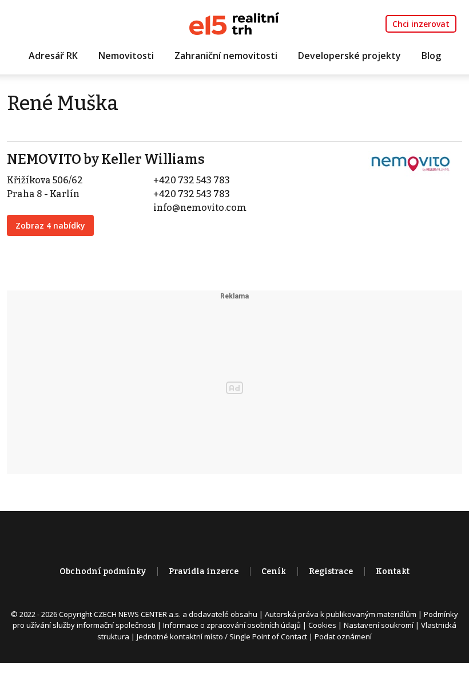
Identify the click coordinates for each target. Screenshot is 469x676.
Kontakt (393, 571)
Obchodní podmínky (102, 571)
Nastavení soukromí (379, 625)
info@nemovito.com (200, 207)
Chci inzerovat (421, 23)
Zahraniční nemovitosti (225, 55)
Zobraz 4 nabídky (50, 225)
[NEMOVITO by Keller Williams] (411, 163)
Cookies (322, 625)
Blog (431, 55)
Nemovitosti (126, 55)
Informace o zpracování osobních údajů (232, 625)
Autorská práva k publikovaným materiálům (340, 614)
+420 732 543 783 (191, 180)
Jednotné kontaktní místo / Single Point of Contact (222, 636)
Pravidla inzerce (204, 571)
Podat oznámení (343, 636)
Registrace (331, 571)
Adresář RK (53, 55)
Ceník (273, 571)
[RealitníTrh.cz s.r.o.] (234, 22)
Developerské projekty (349, 55)
